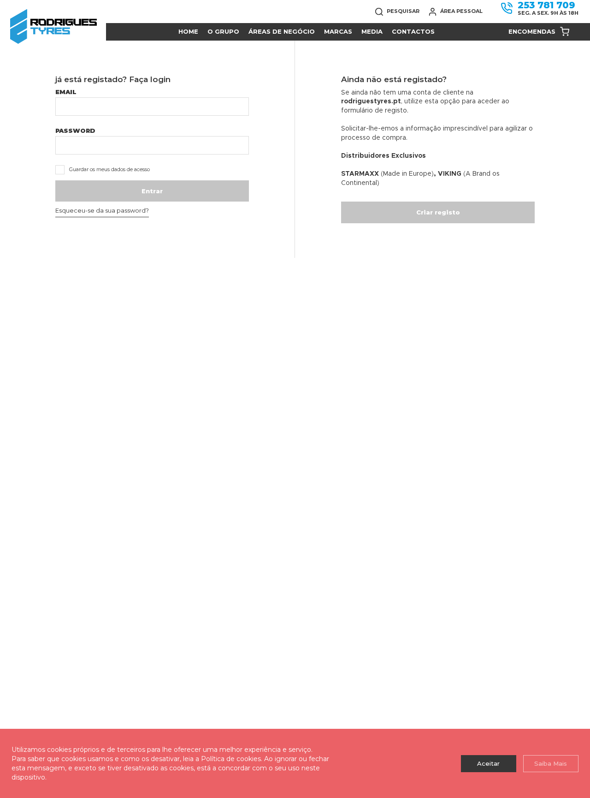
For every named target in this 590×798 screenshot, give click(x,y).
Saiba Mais (550, 763)
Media (372, 31)
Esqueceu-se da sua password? (102, 210)
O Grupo (223, 31)
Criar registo (438, 212)
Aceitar (488, 763)
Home (188, 31)
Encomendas (531, 31)
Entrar (152, 191)
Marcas (338, 31)
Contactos (413, 31)
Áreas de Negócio (281, 31)
